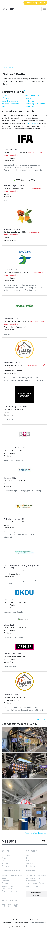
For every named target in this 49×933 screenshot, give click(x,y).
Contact (5, 881)
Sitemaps (31, 851)
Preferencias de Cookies (37, 894)
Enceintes (6, 866)
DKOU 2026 (9, 599)
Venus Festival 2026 (12, 654)
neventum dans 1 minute (12, 875)
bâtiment (6, 98)
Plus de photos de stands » (35, 833)
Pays (4, 858)
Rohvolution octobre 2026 (15, 519)
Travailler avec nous (10, 891)
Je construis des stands (36, 875)
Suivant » (41, 719)
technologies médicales (35, 104)
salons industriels (32, 96)
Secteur (5, 863)
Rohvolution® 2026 (12, 229)
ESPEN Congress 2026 (14, 186)
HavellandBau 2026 (12, 362)
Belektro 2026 (10, 478)
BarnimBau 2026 (11, 695)
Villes (4, 861)
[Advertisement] (24, 38)
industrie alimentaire (10, 104)
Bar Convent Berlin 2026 (14, 448)
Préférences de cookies (38, 922)
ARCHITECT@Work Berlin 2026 (17, 407)
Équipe (4, 878)
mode (4, 106)
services (28, 98)
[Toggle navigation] (44, 9)
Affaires (5, 96)
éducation (29, 106)
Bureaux (5, 883)
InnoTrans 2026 (10, 270)
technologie (30, 101)
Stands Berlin (32, 123)
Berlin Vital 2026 (11, 319)
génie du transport (10, 101)
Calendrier (6, 855)
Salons (5, 851)
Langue (43, 841)
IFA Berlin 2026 (10, 150)
